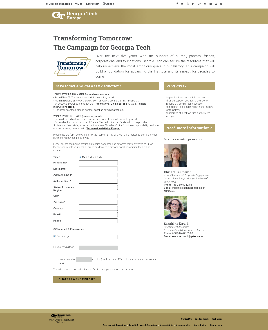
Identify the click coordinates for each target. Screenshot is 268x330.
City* (56, 195)
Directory (93, 3)
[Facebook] (177, 3)
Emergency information (114, 325)
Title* (56, 157)
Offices (109, 3)
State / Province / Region (63, 189)
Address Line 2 (62, 181)
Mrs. (92, 157)
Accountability (183, 325)
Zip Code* (59, 202)
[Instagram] (205, 3)
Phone (57, 220)
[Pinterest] (216, 3)
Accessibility (166, 325)
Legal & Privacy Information (143, 325)
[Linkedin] (193, 3)
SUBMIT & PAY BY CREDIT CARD (77, 279)
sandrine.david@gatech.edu (187, 236)
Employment (216, 325)
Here (71, 106)
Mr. (84, 157)
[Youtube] (188, 3)
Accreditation (200, 325)
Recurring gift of (65, 247)
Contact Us (186, 319)
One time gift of (64, 236)
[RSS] (221, 3)
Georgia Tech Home (60, 3)
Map (79, 3)
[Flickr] (211, 3)
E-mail (167, 187)
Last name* (60, 168)
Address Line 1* (62, 175)
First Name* (60, 162)
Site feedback (201, 319)
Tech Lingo (217, 319)
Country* (58, 208)
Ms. (100, 157)
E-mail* (57, 214)
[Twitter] (182, 3)
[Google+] (199, 3)
